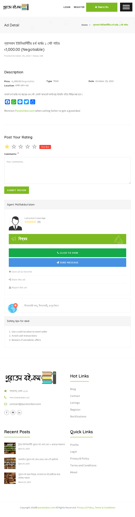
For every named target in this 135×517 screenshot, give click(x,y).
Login (66, 7)
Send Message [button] (68, 262)
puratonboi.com (46, 507)
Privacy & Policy (79, 458)
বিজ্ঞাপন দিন (103, 7)
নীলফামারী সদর (30, 305)
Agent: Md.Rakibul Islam (21, 204)
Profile (74, 444)
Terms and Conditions (83, 465)
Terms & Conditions (105, 507)
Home (85, 24)
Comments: (11, 154)
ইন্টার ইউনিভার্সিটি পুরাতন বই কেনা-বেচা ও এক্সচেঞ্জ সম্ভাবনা (41, 444)
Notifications (78, 416)
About (74, 472)
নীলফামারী (43, 305)
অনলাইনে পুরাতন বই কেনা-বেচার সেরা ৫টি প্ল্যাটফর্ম (38, 459)
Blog (73, 389)
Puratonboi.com (25, 110)
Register (79, 7)
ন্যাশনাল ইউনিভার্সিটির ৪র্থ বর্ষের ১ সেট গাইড (110, 24)
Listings (75, 402)
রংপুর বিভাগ (54, 305)
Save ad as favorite (21, 271)
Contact (75, 396)
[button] (60, 7)
